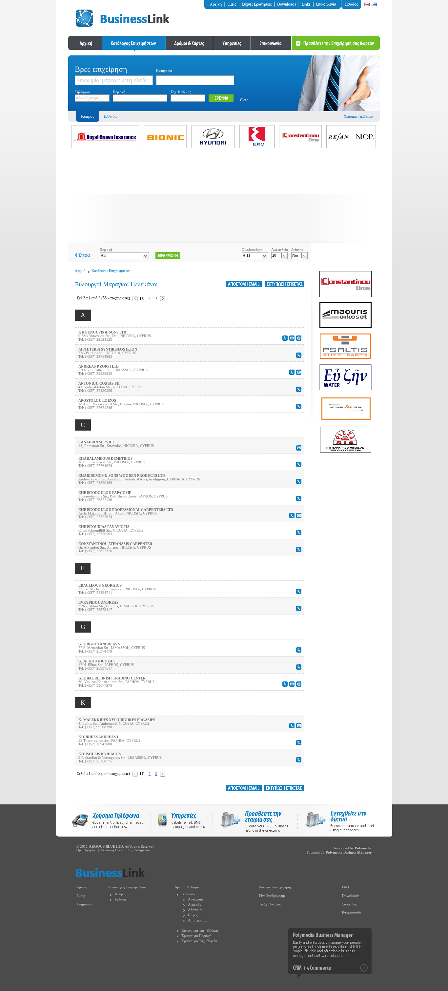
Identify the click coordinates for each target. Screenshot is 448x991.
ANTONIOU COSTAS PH (99, 383)
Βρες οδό (188, 894)
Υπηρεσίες (84, 904)
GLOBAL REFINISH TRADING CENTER (112, 678)
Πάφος (193, 915)
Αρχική (80, 271)
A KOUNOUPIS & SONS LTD (102, 332)
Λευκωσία (195, 899)
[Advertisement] (224, 197)
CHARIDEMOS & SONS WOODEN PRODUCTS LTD (121, 475)
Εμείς (80, 896)
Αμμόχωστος (197, 920)
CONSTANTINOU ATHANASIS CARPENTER (115, 544)
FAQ (345, 887)
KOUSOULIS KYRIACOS (99, 754)
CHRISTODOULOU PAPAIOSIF (104, 493)
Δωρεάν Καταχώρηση (275, 887)
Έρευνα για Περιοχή (196, 936)
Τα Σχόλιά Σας (269, 904)
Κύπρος (120, 894)
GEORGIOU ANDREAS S (99, 644)
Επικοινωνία (351, 913)
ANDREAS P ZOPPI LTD (98, 366)
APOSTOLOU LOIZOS (97, 400)
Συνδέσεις (349, 904)
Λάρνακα (195, 910)
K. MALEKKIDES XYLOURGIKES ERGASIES (116, 720)
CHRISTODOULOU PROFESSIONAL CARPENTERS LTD (125, 510)
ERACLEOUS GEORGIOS (100, 585)
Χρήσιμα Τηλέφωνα (358, 116)
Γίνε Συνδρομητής (272, 896)
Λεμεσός (194, 904)
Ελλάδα (110, 116)
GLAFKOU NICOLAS (96, 661)
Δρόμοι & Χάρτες (188, 887)
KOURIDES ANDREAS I (98, 737)
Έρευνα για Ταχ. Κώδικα (199, 930)
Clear (244, 100)
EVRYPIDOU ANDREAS (98, 602)
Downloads (350, 896)
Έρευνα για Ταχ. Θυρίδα (199, 941)
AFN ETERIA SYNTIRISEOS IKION (107, 349)
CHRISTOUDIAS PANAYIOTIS (103, 527)
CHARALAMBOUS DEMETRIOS (105, 458)
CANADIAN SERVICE (96, 442)
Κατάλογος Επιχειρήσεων (111, 271)
